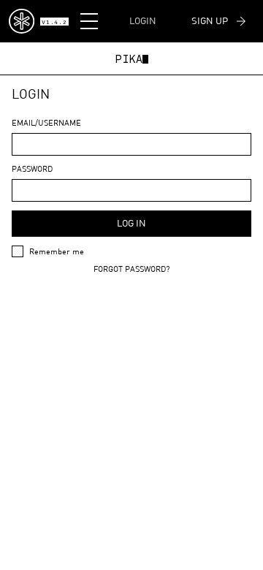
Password (32, 168)
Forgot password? (131, 268)
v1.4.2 (54, 23)
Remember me (56, 251)
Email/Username (46, 122)
